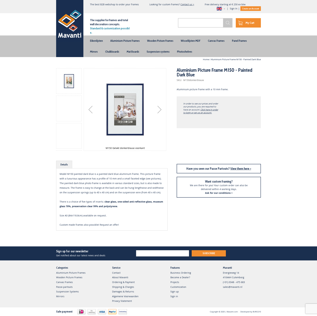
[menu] (158, 46)
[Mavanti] (69, 23)
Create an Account (250, 8)
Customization (178, 286)
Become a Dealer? (180, 277)
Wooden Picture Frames (69, 277)
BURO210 (257, 311)
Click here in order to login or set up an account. (200, 111)
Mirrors (60, 296)
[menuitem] (96, 40)
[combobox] (205, 23)
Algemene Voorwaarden (125, 296)
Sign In (233, 8)
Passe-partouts (64, 286)
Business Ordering (180, 272)
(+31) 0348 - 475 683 (234, 282)
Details (64, 164)
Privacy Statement (122, 300)
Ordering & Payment (123, 282)
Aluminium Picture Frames (71, 272)
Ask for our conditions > (219, 192)
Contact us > (187, 4)
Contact (116, 272)
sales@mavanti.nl (232, 286)
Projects (174, 282)
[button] (221, 9)
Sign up (174, 291)
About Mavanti (120, 277)
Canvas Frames (64, 282)
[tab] (64, 164)
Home (206, 59)
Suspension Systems (67, 291)
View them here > (240, 169)
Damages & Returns (123, 291)
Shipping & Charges (123, 286)
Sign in (174, 296)
